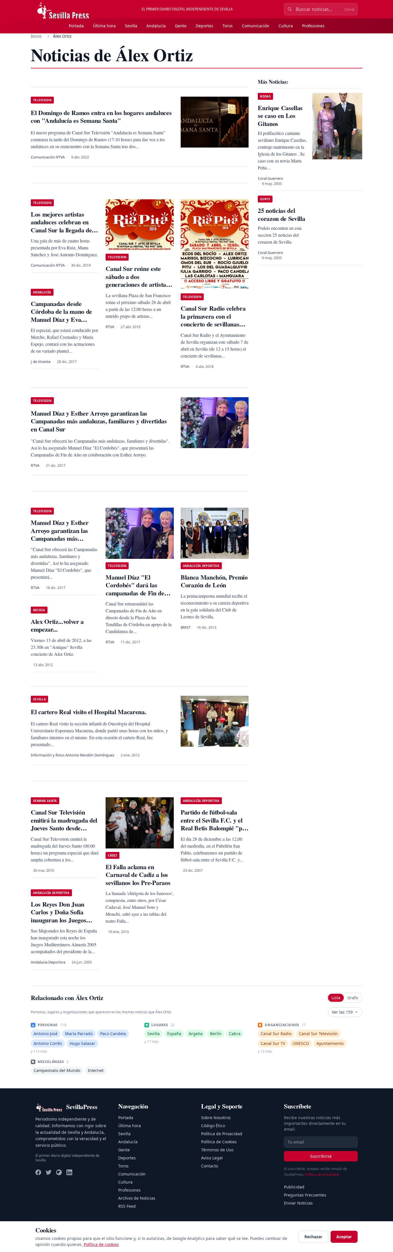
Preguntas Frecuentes (305, 1195)
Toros (227, 25)
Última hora (104, 25)
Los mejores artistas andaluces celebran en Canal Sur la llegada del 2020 (62, 226)
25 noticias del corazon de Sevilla (281, 214)
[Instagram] (59, 1172)
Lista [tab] (335, 997)
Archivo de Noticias (136, 1198)
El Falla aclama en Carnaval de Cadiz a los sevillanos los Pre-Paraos (138, 874)
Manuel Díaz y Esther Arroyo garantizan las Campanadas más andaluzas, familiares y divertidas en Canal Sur (62, 538)
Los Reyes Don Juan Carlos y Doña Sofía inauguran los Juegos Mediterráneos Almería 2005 (62, 920)
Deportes (204, 25)
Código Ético (213, 1125)
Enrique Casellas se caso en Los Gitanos (280, 115)
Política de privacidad (322, 1174)
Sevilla (131, 25)
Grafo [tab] (352, 997)
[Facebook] (38, 1172)
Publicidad (294, 1187)
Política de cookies (101, 1244)
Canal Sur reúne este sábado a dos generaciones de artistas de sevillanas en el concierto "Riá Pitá (137, 284)
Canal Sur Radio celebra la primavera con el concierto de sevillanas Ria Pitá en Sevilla (213, 320)
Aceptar (344, 1236)
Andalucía (156, 25)
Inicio (36, 36)
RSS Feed (127, 1206)
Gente (180, 25)
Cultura (285, 25)
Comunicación (255, 25)
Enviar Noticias (298, 1203)
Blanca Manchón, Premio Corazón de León (214, 581)
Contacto (209, 1166)
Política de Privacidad (221, 1133)
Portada (76, 25)
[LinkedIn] (69, 1172)
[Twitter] (48, 1172)
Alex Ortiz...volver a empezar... (57, 625)
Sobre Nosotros (216, 1117)
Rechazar (313, 1236)
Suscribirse (321, 1156)
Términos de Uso (217, 1149)
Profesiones (313, 25)
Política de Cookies (219, 1141)
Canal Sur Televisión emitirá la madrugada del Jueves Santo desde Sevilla (64, 824)
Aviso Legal (212, 1158)
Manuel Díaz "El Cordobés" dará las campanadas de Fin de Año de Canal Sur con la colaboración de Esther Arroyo (138, 597)
